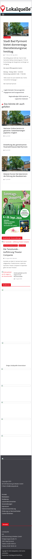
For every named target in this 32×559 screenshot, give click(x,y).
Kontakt (4, 494)
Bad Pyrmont (7, 37)
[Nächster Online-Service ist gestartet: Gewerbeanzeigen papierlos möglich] (16, 112)
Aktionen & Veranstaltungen (10, 245)
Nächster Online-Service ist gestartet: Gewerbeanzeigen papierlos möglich (14, 130)
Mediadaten (5, 497)
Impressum (5, 506)
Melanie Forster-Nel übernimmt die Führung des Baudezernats (15, 175)
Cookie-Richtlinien (7, 513)
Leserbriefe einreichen (9, 501)
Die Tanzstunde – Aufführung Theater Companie (12, 252)
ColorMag (11, 555)
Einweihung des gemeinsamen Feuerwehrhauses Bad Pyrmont (15, 146)
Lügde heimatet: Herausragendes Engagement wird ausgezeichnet (14, 91)
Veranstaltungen (7, 504)
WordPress (19, 555)
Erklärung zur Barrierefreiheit (11, 511)
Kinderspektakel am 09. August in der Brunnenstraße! (20, 274)
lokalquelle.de (15, 551)
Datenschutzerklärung (9, 509)
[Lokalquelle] (16, 7)
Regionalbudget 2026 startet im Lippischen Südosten (18, 97)
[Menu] (3, 14)
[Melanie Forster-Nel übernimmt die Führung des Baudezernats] (16, 157)
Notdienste (5, 499)
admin (16, 55)
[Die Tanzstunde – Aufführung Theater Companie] (16, 242)
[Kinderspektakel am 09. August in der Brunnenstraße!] (7, 276)
